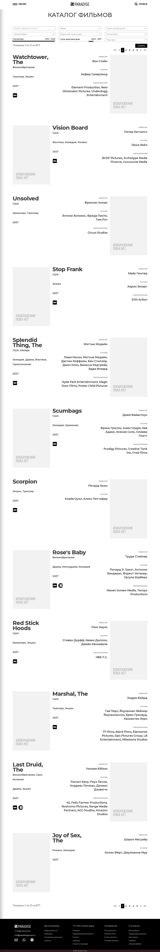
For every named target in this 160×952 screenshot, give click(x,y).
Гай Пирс (111, 711)
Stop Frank (67, 269)
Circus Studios (98, 232)
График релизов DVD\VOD (83, 934)
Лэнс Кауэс (99, 627)
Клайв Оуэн (73, 498)
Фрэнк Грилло (110, 428)
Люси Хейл (139, 145)
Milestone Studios (134, 739)
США (55, 132)
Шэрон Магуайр (135, 839)
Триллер (18, 76)
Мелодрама (69, 566)
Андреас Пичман (82, 785)
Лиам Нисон (73, 357)
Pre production (110, 930)
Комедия (70, 142)
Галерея (132, 940)
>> (145, 50)
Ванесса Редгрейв (93, 365)
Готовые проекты (111, 940)
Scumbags (67, 410)
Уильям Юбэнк (97, 768)
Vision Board (70, 127)
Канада (24, 350)
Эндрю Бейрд (137, 698)
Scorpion (25, 481)
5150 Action (139, 299)
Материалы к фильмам (53, 937)
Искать (141, 46)
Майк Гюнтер (137, 273)
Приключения (22, 364)
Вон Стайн (100, 61)
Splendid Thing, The (27, 342)
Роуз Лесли (98, 781)
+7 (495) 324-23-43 (22, 931)
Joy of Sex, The (66, 838)
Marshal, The (70, 693)
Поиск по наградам (80, 944)
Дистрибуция (134, 930)
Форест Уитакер (135, 573)
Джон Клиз (71, 365)
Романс (82, 142)
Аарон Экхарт (137, 286)
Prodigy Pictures (115, 448)
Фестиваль (133, 937)
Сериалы (76, 940)
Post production (110, 937)
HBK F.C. (102, 657)
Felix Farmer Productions (89, 802)
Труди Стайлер (136, 556)
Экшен (29, 76)
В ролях (104, 70)
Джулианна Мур (135, 852)
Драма (29, 359)
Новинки (76, 930)
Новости (47, 940)
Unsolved (26, 198)
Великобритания (24, 67)
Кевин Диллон (96, 640)
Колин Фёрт (113, 852)
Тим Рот (102, 219)
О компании (134, 926)
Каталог (76, 937)
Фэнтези (58, 142)
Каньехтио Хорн (135, 718)
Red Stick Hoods (26, 625)
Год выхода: (34, 39)
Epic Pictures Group (128, 735)
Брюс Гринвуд (136, 715)
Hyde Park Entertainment (80, 382)
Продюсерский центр (137, 934)
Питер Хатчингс (135, 131)
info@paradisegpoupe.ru (25, 935)
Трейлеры (48, 934)
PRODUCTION (109, 934)
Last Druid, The (28, 767)
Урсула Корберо (135, 577)
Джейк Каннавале (94, 644)
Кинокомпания (100, 83)
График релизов (50, 930)
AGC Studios (86, 810)
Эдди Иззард (98, 368)
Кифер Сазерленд (94, 74)
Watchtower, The (30, 60)
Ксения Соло (125, 432)
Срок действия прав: (80, 39)
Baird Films (123, 731)
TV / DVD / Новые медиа (83, 926)
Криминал (19, 213)
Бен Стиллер (97, 361)
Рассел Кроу (80, 781)
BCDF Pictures (112, 158)
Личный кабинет (135, 944)
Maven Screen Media (121, 590)
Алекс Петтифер (95, 498)
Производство (110, 926)
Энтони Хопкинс (74, 215)
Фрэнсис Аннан (96, 202)
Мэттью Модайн (96, 344)
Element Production (85, 87)
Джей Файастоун (135, 415)
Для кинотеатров (51, 926)
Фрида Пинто (97, 215)
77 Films (108, 731)
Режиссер (103, 57)
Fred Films (139, 452)
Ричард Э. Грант (121, 569)
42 (68, 802)
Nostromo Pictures (75, 806)
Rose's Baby (69, 552)
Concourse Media (135, 162)
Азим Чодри (132, 428)
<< (115, 50)
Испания (18, 779)
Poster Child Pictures (93, 385)
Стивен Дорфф (73, 640)
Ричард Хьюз (98, 485)
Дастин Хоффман (73, 361)
